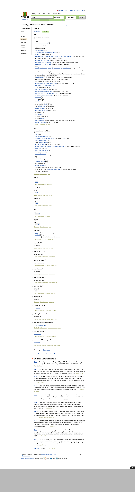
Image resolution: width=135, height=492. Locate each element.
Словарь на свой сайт (75, 10)
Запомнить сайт (62, 10)
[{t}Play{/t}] (38, 34)
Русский (23, 47)
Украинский (23, 50)
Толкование (37, 31)
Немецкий (23, 44)
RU (83, 10)
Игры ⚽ (61, 20)
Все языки (23, 36)
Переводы (44, 20)
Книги (52, 20)
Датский (22, 31)
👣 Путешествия (26, 455)
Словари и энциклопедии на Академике (46, 14)
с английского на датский (62, 25)
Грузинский (23, 42)
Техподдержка (44, 454)
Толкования (35, 20)
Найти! (82, 17)
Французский (24, 53)
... (52, 256)
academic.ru (25, 19)
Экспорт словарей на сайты (27, 458)
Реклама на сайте (52, 454)
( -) (37, 134)
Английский (23, 39)
